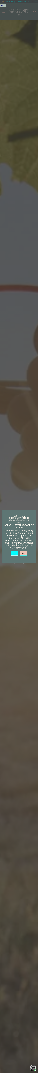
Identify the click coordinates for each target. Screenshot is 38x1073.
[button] (3, 5)
